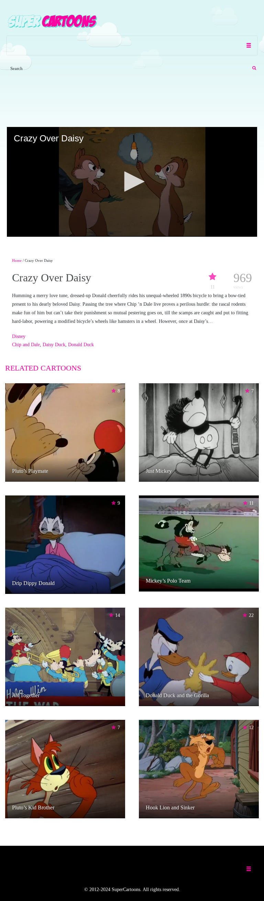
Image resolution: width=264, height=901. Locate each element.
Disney (18, 336)
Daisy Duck (54, 344)
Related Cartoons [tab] (43, 368)
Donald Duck (81, 344)
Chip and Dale (26, 344)
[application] (132, 182)
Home (17, 260)
